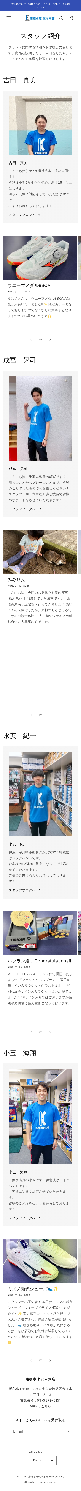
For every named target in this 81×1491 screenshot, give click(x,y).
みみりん (16, 579)
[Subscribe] (67, 1431)
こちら (46, 1406)
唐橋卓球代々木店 (38, 1476)
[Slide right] (50, 339)
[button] (8, 18)
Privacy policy (48, 1481)
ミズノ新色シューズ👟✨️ (33, 1288)
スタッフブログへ (22, 215)
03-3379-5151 (49, 1400)
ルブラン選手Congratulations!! (39, 960)
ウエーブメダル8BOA (29, 285)
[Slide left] (31, 339)
